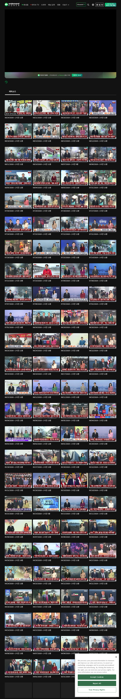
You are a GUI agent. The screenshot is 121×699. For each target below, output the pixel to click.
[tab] (12, 91)
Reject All (97, 683)
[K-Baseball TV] (81, 4)
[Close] (116, 657)
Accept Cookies (97, 677)
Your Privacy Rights (97, 690)
